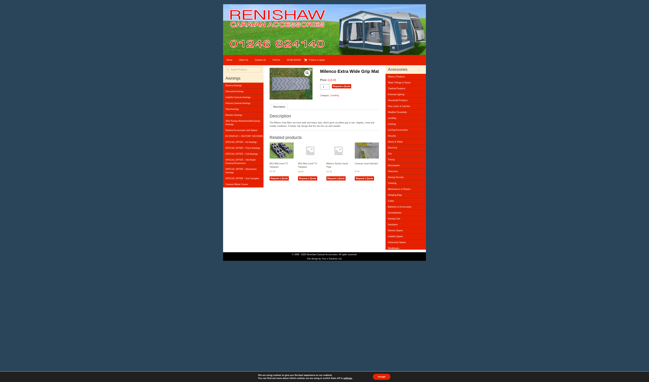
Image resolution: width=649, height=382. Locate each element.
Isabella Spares (395, 236)
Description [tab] (279, 106)
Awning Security (396, 177)
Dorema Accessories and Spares (241, 130)
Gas (390, 153)
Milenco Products (396, 76)
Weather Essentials (397, 112)
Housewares (394, 165)
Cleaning (392, 183)
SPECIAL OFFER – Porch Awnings (242, 148)
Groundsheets (395, 212)
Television (393, 171)
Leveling (392, 118)
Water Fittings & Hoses (399, 82)
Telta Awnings (232, 109)
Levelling (334, 95)
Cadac (391, 201)
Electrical (392, 147)
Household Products (398, 100)
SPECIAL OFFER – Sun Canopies (242, 178)
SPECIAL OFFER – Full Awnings (241, 154)
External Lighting (396, 94)
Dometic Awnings (233, 115)
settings (347, 378)
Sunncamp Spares (397, 242)
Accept (381, 376)
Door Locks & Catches (399, 106)
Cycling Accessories (398, 130)
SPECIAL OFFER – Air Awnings (241, 142)
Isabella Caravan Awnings (238, 97)
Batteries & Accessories (400, 207)
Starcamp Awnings (234, 91)
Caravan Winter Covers (236, 184)
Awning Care (394, 218)
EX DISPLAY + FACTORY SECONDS (244, 136)
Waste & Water (395, 141)
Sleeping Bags (395, 195)
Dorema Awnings (233, 85)
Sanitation (393, 224)
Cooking (392, 124)
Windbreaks (393, 248)
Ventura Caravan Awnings (237, 103)
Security (392, 136)
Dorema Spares (395, 230)
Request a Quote (341, 86)
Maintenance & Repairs (399, 189)
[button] (307, 73)
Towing (391, 159)
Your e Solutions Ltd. (332, 258)
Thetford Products (396, 88)
